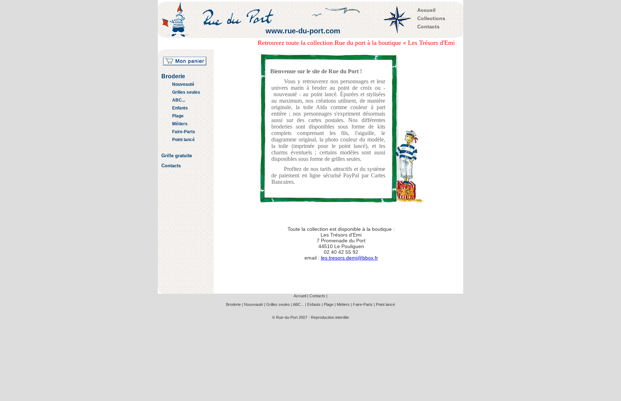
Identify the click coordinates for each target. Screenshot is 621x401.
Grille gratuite (176, 155)
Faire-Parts (183, 131)
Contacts (428, 26)
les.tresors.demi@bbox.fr (349, 258)
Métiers (180, 123)
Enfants (180, 108)
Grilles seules (186, 92)
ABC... (178, 100)
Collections (431, 18)
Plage (178, 115)
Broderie (173, 76)
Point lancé (183, 139)
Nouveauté (183, 84)
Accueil (426, 10)
